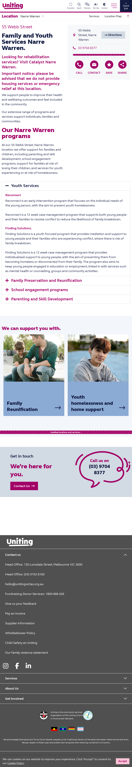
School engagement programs (39, 289)
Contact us (13, 555)
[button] (113, 35)
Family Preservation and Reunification (46, 280)
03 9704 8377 (87, 48)
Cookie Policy (15, 763)
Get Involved (14, 699)
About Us (12, 688)
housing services (17, 83)
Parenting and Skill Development (42, 299)
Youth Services (25, 185)
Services (11, 678)
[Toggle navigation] (114, 5)
